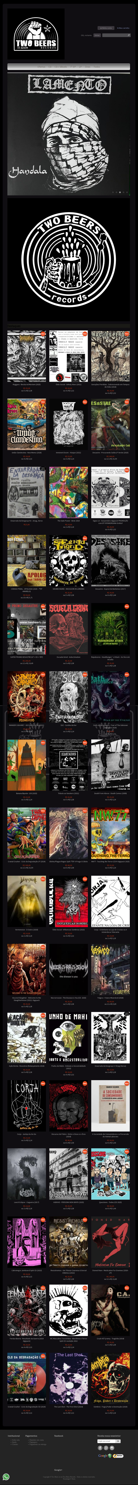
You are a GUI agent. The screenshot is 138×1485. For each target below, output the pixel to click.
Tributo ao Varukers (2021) (68, 793)
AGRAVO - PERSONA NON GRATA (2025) (68, 1202)
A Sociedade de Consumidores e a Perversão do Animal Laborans (110, 1135)
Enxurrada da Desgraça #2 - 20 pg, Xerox (27, 521)
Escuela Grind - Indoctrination (68, 657)
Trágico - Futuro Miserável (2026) (110, 998)
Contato (15, 1445)
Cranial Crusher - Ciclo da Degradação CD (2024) (27, 1407)
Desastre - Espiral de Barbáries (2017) (110, 589)
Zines (87, 66)
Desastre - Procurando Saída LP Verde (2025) (110, 453)
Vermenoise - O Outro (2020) (26, 930)
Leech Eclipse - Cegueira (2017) (26, 1202)
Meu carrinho (124, 28)
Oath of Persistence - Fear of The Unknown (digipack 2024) (110, 726)
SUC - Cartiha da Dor (69, 725)
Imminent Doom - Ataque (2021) (68, 453)
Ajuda (14, 1442)
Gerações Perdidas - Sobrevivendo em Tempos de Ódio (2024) (110, 385)
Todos (97, 66)
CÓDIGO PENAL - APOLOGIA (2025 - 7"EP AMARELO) (26, 590)
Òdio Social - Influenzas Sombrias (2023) (69, 930)
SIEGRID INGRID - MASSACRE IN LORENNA (68, 589)
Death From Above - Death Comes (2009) (110, 793)
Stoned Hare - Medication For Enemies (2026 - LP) (110, 1271)
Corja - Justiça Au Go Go (26, 1134)
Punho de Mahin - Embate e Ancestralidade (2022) (68, 1067)
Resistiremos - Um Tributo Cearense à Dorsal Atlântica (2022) (69, 1271)
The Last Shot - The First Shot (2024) (68, 1407)
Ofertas (41, 66)
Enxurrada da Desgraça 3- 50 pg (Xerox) (110, 1066)
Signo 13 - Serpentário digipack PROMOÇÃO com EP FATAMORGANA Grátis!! (110, 522)
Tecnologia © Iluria (69, 1479)
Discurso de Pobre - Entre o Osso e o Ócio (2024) (69, 1135)
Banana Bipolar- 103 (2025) (26, 793)
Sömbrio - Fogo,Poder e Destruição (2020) (110, 1407)
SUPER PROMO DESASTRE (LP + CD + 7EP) (26, 657)
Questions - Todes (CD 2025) (110, 1202)
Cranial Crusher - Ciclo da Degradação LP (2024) (26, 862)
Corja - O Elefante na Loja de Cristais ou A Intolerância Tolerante (110, 931)
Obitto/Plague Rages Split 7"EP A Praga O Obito (68, 862)
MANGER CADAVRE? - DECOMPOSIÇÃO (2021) (26, 725)
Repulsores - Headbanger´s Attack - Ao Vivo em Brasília (110, 658)
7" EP (73, 66)
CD (50, 66)
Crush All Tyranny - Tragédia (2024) (110, 1339)
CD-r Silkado (61, 66)
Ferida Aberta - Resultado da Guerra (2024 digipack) (27, 1340)
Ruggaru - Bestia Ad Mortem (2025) (27, 384)
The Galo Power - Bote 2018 (69, 521)
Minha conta (107, 28)
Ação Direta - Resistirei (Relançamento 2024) (26, 1066)
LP (80, 66)
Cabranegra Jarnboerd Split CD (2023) (27, 1270)
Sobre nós (16, 1440)
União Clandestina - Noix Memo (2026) (27, 453)
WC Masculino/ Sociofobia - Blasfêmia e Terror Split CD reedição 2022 (68, 1340)
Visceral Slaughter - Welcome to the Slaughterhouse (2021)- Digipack (26, 999)
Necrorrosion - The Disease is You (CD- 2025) (68, 998)
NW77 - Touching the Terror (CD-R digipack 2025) (110, 862)
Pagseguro (33, 1442)
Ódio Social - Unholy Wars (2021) (68, 384)
